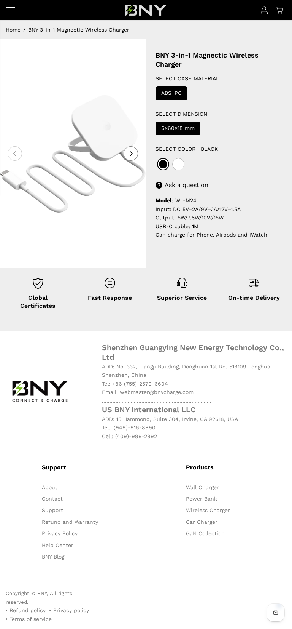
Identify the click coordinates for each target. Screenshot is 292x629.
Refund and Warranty (70, 522)
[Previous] (15, 153)
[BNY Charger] (146, 10)
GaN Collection (205, 533)
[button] (10, 10)
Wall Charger (202, 487)
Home (13, 30)
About (49, 487)
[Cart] (279, 10)
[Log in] (264, 10)
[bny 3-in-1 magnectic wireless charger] (73, 153)
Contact (52, 499)
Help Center (57, 545)
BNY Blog (53, 557)
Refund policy (28, 610)
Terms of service (31, 619)
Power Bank (201, 499)
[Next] (131, 153)
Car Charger (201, 522)
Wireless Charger (208, 510)
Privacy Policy (60, 533)
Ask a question (186, 185)
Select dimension (181, 114)
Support (52, 510)
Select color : (187, 149)
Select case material (187, 78)
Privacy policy (71, 610)
